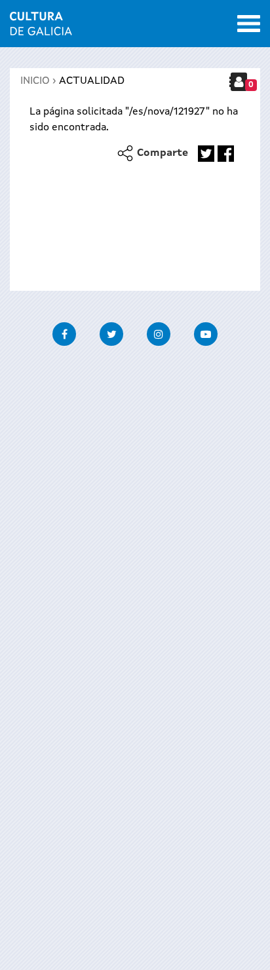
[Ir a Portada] (41, 27)
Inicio (35, 81)
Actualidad (92, 81)
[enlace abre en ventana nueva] (206, 153)
